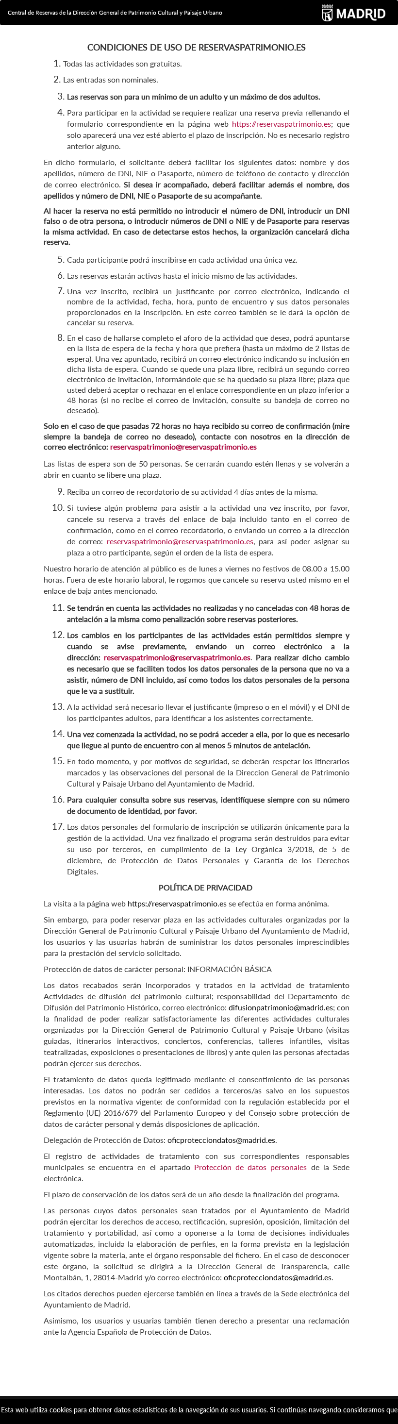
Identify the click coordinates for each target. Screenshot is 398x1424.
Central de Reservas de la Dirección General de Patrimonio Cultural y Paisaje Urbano (115, 12)
